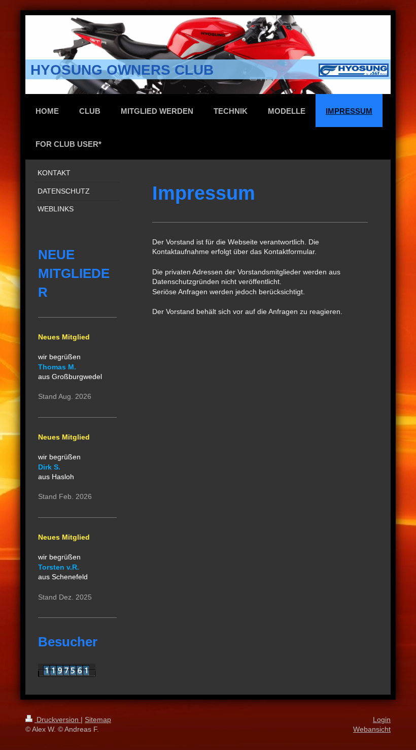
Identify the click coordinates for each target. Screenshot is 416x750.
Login (382, 719)
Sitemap (98, 719)
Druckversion (57, 719)
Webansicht (372, 729)
